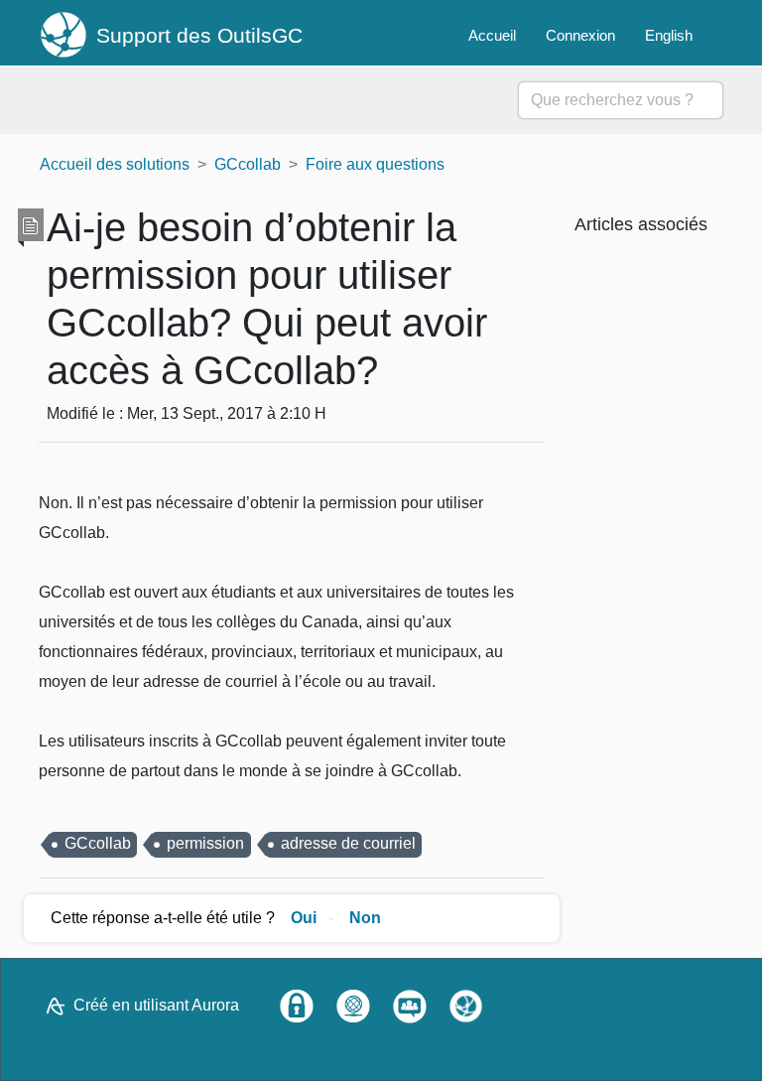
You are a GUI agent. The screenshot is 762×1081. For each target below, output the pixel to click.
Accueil (492, 35)
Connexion (580, 35)
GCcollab (247, 164)
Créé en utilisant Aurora (156, 1005)
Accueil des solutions (115, 164)
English (669, 35)
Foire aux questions (375, 164)
